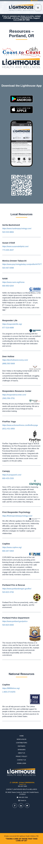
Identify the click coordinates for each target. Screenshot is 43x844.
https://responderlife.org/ (12, 324)
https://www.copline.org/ (12, 547)
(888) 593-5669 (8, 364)
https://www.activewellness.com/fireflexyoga (20, 425)
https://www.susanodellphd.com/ (15, 246)
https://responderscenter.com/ (14, 395)
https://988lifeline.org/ (11, 688)
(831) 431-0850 (8, 429)
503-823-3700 (8, 592)
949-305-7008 (23, 797)
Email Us (23, 800)
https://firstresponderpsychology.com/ (17, 516)
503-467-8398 (8, 268)
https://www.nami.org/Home (13, 282)
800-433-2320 (8, 478)
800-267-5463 (24, 20)
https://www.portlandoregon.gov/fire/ (16, 589)
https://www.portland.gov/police (15, 621)
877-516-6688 (8, 328)
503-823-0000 (8, 625)
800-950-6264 (8, 286)
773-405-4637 (8, 250)
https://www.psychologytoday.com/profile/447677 (22, 264)
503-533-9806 (8, 232)
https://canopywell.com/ (11, 475)
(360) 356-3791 (8, 398)
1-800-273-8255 (8, 692)
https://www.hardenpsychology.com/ (16, 228)
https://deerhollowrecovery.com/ (15, 360)
